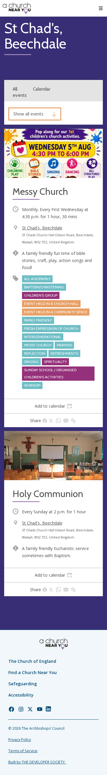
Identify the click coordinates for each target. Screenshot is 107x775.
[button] (101, 8)
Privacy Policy (19, 739)
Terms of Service (22, 750)
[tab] (53, 406)
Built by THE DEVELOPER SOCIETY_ (37, 762)
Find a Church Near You (32, 672)
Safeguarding (22, 683)
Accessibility (21, 695)
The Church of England (32, 661)
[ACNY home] (16, 8)
